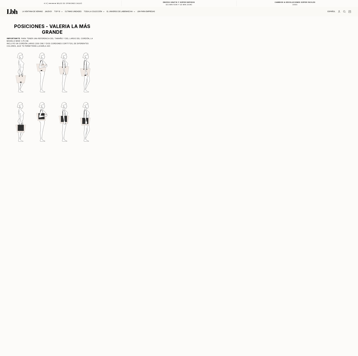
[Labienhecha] (12, 11)
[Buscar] (344, 11)
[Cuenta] (339, 11)
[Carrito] (349, 11)
